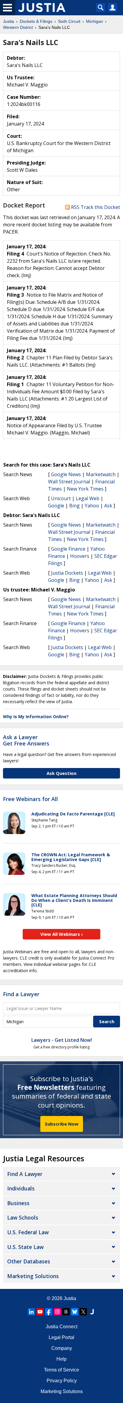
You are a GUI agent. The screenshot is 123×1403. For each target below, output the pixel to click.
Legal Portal (61, 1337)
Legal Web (87, 498)
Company (61, 1348)
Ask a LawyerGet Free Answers (26, 740)
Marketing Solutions (33, 1276)
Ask (108, 505)
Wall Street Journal (69, 481)
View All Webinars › (61, 934)
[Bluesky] (74, 1311)
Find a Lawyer (21, 994)
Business (18, 1203)
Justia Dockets (67, 573)
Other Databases (28, 1261)
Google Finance (68, 549)
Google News (66, 474)
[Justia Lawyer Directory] (92, 1311)
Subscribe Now (62, 1124)
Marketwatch (101, 474)
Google (56, 505)
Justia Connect (61, 1326)
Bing (74, 505)
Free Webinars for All (30, 799)
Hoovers (79, 556)
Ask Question (61, 773)
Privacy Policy (62, 1380)
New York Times (85, 488)
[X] (83, 1311)
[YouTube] (40, 1311)
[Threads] (66, 1311)
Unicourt (61, 498)
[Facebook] (48, 1311)
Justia (70, 1298)
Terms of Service (61, 1369)
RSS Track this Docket (95, 207)
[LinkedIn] (31, 1311)
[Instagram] (57, 1311)
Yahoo (92, 505)
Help (61, 1359)
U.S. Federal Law (28, 1232)
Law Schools (22, 1217)
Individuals (21, 1188)
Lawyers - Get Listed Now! (61, 1040)
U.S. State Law (25, 1246)
